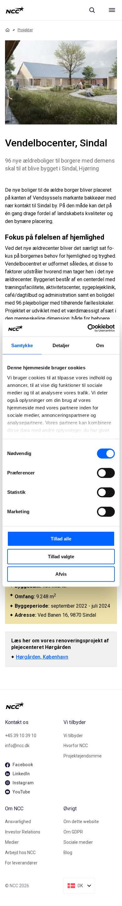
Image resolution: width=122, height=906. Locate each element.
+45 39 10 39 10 (20, 735)
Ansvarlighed (18, 821)
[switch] (106, 473)
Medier (12, 842)
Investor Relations (22, 831)
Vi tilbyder (73, 735)
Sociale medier (78, 842)
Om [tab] (100, 345)
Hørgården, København (42, 657)
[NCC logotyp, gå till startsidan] (15, 10)
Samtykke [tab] (22, 345)
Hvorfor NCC (76, 745)
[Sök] (92, 10)
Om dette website (81, 821)
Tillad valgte (61, 556)
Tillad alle (61, 538)
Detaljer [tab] (61, 345)
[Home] (7, 30)
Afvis (61, 574)
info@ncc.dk (17, 745)
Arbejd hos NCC (20, 852)
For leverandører (21, 862)
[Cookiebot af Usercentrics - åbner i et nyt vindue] (88, 328)
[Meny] (112, 10)
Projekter (25, 30)
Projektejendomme (83, 755)
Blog (68, 852)
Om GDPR (73, 831)
